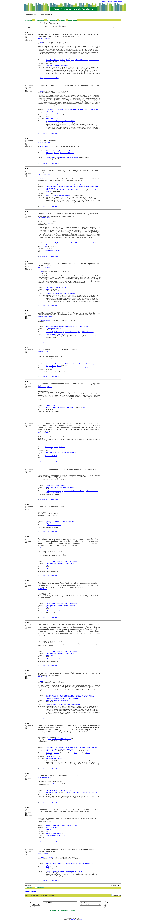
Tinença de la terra (92, 747)
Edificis (75, 326)
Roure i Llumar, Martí (43, 432)
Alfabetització (50, 58)
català (120, 1)
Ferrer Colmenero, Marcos (45, 813)
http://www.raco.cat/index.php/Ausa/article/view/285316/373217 (64, 704)
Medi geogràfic (56, 790)
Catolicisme (73, 109)
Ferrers (59, 243)
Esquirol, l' (73, 487)
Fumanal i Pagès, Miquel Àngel (55, 332)
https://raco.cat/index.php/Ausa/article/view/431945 (60, 121)
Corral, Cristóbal (61, 452)
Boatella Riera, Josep (43, 87)
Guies (70, 790)
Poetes (62, 364)
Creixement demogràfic (67, 696)
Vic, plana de (56, 368)
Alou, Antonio (41, 547)
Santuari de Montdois (92, 186)
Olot (70, 792)
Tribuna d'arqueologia (46, 320)
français (115, 1)
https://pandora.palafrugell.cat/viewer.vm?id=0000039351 (62, 157)
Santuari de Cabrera (79, 186)
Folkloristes (68, 364)
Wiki (81, 919)
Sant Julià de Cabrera (74, 190)
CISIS (71, 919)
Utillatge (77, 243)
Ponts (80, 326)
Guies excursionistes (52, 151)
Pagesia (76, 747)
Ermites (71, 151)
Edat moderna (50, 184)
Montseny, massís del (91, 368)
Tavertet (56, 487)
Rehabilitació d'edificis (72, 825)
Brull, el (85, 407)
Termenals (86, 326)
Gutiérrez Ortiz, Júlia (88, 332)
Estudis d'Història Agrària (46, 857)
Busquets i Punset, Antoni (45, 351)
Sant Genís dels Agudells (67, 407)
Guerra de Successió (52, 695)
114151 (42, 179)
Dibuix (54, 405)
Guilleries (56, 153)
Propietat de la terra (62, 561)
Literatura (75, 364)
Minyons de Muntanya (52, 113)
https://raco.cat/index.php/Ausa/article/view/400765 (60, 293)
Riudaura (62, 60)
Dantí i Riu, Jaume (43, 853)
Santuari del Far (50, 188)
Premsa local (70, 521)
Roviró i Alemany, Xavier (44, 777)
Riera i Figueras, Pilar (52, 118)
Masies (84, 695)
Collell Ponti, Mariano (52, 569)
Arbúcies (48, 407)
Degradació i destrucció (52, 696)
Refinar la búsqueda (57, 25)
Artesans (64, 243)
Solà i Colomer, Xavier (44, 38)
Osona (88, 753)
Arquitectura (55, 698)
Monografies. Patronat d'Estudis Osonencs (59, 739)
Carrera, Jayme (70, 563)
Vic (67, 792)
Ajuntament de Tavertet (91, 491)
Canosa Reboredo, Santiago (54, 833)
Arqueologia (49, 326)
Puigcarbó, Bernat (51, 751)
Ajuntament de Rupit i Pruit (53, 491)
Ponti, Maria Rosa (51, 563)
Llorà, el (48, 115)
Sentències (62, 447)
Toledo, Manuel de (50, 452)
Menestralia (61, 863)
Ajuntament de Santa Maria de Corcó (73, 491)
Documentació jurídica (51, 447)
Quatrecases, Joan (92, 751)
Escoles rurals (65, 58)
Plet (47, 561)
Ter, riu (82, 368)
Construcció (63, 698)
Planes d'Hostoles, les (81, 60)
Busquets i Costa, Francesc (45, 316)
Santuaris (57, 184)
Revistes (62, 521)
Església (80, 109)
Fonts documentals (84, 58)
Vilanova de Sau (73, 368)
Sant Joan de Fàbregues (67, 153)
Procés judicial (73, 561)
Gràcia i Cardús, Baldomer (45, 387)
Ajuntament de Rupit (51, 456)
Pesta (64, 287)
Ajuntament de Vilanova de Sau (55, 492)
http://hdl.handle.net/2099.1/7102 (55, 835)
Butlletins (48, 521)
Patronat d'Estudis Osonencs (54, 758)
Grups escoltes (50, 109)
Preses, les (94, 792)
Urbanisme (76, 698)
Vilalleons (56, 753)
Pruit (60, 115)
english (110, 1)
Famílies (71, 243)
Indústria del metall (50, 243)
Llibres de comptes (56, 749)
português (104, 1)
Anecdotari (64, 790)
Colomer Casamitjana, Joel (52, 250)
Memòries (48, 364)
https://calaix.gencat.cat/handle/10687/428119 (59, 195)
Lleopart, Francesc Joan (71, 751)
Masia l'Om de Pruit (51, 827)
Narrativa (82, 364)
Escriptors (55, 364)
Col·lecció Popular (51, 783)
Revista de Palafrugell (46, 146)
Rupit (61, 61)
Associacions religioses (62, 109)
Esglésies (78, 695)
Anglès (68, 60)
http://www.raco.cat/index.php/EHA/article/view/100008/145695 (64, 871)
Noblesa (67, 863)
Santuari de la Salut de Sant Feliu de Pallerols (59, 186)
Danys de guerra (64, 695)
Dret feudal (74, 863)
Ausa (41, 42)
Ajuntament (55, 521)
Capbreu (48, 863)
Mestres (57, 58)
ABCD (75, 919)
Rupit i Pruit (59, 328)
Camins (56, 326)
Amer (72, 60)
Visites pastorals (79, 184)
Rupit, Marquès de (51, 865)
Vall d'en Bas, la (50, 328)
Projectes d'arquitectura (52, 825)
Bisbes (86, 109)
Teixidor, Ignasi (71, 452)
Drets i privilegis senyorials (86, 863)
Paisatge (48, 405)
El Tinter (48, 223)
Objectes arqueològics (65, 326)
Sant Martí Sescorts (51, 792)
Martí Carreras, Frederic (44, 142)
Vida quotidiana (59, 747)
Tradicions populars (91, 364)
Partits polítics (94, 109)
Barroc (70, 698)
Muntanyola (49, 753)
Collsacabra (49, 153)
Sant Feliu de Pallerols (52, 60)
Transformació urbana (81, 696)
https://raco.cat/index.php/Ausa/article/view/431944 (60, 65)
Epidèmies (58, 287)
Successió (52, 561)
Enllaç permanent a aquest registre (49, 78)
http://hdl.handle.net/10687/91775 (55, 334)
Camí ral (48, 790)
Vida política (49, 111)
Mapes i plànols (50, 485)
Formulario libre (117, 895)
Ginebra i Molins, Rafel (52, 756)
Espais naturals (63, 151)
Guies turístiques (61, 485)
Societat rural (74, 58)
